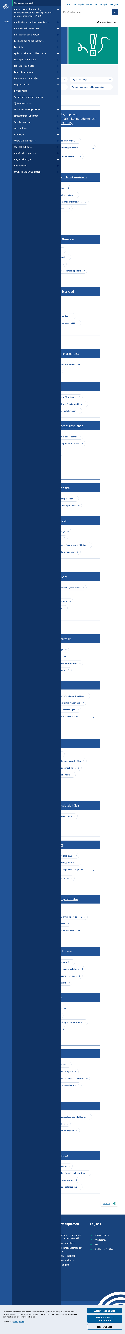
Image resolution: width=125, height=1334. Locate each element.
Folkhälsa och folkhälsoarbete (29, 40)
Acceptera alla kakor (104, 1310)
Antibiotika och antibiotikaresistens (31, 22)
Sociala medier (102, 1234)
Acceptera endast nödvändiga (105, 1319)
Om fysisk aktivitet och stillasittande (60, 436)
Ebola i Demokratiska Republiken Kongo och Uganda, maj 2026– (63, 870)
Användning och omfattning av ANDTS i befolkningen (61, 148)
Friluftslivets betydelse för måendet (60, 397)
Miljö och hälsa (21, 84)
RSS (96, 1244)
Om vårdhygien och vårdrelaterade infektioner (64, 1117)
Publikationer (20, 165)
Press (69, 4)
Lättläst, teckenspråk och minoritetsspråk (70, 1236)
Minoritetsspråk (101, 4)
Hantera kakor (104, 1326)
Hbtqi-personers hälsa (25, 59)
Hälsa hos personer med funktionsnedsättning (64, 545)
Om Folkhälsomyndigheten (27, 171)
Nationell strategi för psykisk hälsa (59, 768)
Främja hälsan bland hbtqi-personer (59, 505)
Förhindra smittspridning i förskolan (60, 976)
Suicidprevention (22, 121)
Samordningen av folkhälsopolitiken (59, 364)
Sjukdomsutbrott (22, 103)
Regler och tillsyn (22, 159)
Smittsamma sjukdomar (26, 115)
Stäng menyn (20, 179)
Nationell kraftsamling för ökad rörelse (61, 443)
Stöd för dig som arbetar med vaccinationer (63, 1078)
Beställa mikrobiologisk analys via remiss (62, 587)
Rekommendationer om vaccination (59, 1085)
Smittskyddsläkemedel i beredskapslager (62, 270)
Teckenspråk (79, 4)
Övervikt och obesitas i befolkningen (60, 1187)
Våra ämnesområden (24, 3)
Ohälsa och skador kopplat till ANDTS (60, 156)
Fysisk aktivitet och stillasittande (30, 53)
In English (114, 4)
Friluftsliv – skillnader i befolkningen (59, 411)
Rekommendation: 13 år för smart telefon (62, 917)
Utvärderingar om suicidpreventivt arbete (62, 1022)
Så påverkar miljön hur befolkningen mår (61, 702)
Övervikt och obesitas (25, 140)
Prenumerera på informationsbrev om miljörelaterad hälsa (60, 717)
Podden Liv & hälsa (104, 1249)
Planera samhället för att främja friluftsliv (62, 404)
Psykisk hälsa (20, 90)
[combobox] (89, 12)
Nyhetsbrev (100, 1239)
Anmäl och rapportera (25, 153)
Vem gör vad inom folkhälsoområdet (88, 87)
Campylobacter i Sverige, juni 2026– (59, 862)
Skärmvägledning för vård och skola (59, 930)
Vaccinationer (20, 128)
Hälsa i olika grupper (24, 65)
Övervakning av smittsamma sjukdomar (61, 969)
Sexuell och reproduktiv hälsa (28, 97)
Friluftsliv (18, 47)
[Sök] (115, 12)
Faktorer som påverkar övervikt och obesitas (64, 1173)
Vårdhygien (19, 134)
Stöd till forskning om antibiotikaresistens (63, 201)
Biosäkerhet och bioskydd (26, 34)
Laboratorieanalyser (24, 72)
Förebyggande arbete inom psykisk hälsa (62, 761)
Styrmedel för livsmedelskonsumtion (60, 663)
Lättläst (89, 4)
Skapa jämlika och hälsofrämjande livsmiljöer (63, 696)
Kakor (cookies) (67, 1255)
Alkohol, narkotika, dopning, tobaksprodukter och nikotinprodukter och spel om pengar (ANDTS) (33, 12)
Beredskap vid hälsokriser (26, 28)
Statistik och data (23, 146)
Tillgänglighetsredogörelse (71, 1249)
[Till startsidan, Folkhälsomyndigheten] (6, 6)
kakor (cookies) (19, 1321)
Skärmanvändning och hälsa (27, 109)
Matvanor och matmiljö (26, 78)
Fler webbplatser (68, 1243)
